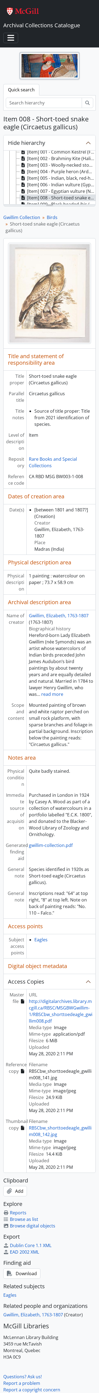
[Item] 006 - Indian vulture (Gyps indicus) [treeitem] (61, 185)
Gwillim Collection (21, 217)
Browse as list (24, 1219)
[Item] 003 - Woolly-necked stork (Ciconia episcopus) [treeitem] (61, 165)
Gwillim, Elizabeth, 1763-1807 (59, 616)
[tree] (49, 178)
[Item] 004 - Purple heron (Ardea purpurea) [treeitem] (61, 172)
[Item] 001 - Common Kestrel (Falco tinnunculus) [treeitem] (61, 152)
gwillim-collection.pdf (51, 845)
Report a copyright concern (31, 1390)
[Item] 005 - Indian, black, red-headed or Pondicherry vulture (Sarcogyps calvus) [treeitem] (61, 178)
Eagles (41, 940)
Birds (52, 217)
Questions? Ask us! (22, 1377)
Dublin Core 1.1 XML (30, 1245)
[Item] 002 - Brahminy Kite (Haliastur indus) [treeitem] (61, 158)
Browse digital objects (32, 1226)
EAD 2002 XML (24, 1252)
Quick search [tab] (21, 90)
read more (52, 694)
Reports (18, 1213)
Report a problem (21, 1383)
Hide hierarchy (26, 142)
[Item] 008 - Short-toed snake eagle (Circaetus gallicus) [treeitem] (61, 198)
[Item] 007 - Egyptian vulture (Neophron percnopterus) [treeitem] (61, 191)
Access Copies (26, 981)
